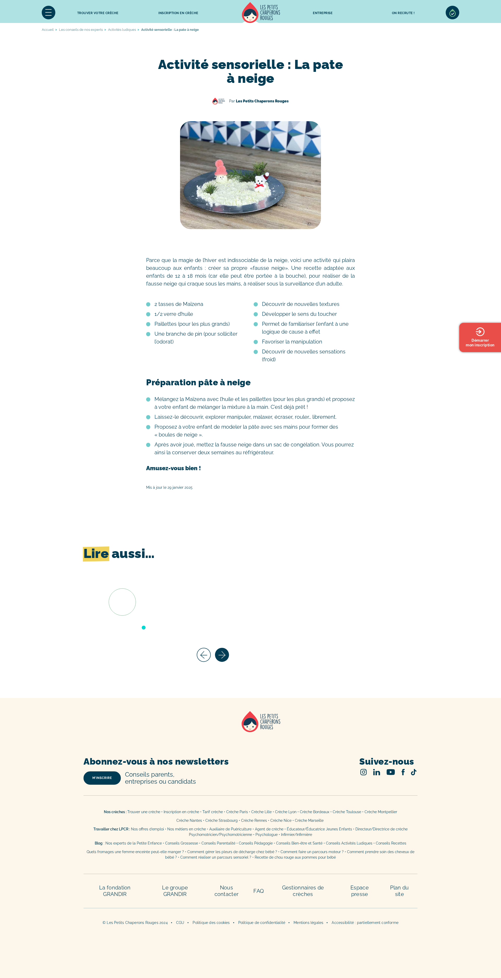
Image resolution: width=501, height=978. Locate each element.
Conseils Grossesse (181, 843)
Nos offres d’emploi (147, 829)
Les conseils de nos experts (81, 30)
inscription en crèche (178, 13)
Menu (48, 12)
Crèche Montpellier (381, 812)
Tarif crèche (212, 812)
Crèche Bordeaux (314, 812)
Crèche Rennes (254, 820)
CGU (180, 923)
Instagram (363, 772)
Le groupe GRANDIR (175, 890)
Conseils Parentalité (218, 843)
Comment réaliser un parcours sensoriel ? (215, 857)
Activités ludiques (122, 30)
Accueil (261, 12)
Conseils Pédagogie (256, 843)
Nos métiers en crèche (186, 829)
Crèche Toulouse (347, 812)
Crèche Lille (261, 812)
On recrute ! (403, 13)
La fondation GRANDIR (115, 890)
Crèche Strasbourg (221, 820)
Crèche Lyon (285, 812)
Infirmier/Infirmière (296, 835)
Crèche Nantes (189, 820)
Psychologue (266, 835)
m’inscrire (102, 778)
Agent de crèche (269, 829)
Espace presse (359, 890)
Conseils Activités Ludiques (349, 843)
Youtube (390, 772)
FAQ (258, 891)
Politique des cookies (211, 923)
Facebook (403, 772)
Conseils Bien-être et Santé (299, 843)
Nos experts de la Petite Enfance (133, 843)
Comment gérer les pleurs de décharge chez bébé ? (232, 852)
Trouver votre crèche (97, 13)
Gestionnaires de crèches (303, 890)
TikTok (414, 772)
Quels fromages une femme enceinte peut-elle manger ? (135, 852)
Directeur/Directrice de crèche (381, 829)
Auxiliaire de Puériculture (230, 829)
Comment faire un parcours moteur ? (312, 852)
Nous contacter (226, 890)
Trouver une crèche (143, 812)
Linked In (376, 772)
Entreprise (322, 13)
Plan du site (399, 890)
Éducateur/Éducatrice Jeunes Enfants (319, 829)
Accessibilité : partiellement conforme (365, 923)
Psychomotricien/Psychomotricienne (220, 835)
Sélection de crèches (452, 12)
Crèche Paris (237, 812)
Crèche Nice (280, 820)
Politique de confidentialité (261, 923)
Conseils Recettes (391, 843)
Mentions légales (308, 923)
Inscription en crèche (181, 812)
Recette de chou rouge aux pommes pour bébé (295, 857)
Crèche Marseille (310, 820)
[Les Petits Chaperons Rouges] (250, 728)
